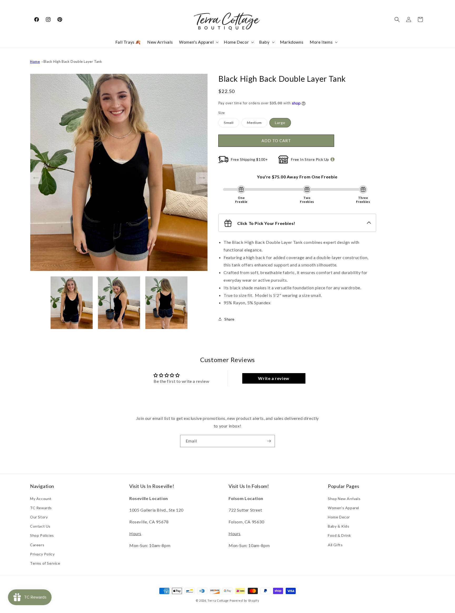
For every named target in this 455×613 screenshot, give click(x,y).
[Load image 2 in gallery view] (119, 302)
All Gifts (335, 545)
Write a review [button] (273, 378)
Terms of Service (45, 563)
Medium (257, 123)
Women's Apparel (343, 508)
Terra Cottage (218, 600)
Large (280, 122)
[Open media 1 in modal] (119, 172)
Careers (37, 545)
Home (35, 61)
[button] (198, 42)
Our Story (39, 517)
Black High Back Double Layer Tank (72, 61)
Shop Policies (42, 535)
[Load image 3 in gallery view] (166, 302)
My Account (41, 498)
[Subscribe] (269, 441)
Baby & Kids (338, 526)
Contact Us (40, 526)
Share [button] (229, 319)
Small (231, 123)
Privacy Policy (42, 554)
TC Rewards (41, 508)
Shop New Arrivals (344, 498)
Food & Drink (339, 535)
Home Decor (339, 517)
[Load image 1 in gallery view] (71, 302)
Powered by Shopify (244, 600)
